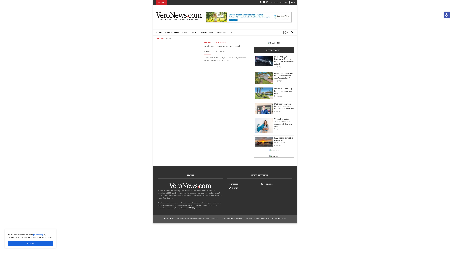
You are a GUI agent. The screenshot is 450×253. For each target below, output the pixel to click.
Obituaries (208, 42)
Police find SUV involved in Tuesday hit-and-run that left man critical (284, 60)
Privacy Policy (169, 218)
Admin (208, 51)
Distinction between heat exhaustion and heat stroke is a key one (284, 106)
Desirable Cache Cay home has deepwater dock (283, 91)
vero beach (221, 42)
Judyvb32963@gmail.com (191, 208)
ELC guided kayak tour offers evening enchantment (283, 140)
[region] (30, 238)
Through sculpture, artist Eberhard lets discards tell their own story (283, 122)
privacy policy (38, 235)
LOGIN (293, 2)
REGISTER (274, 2)
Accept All (30, 243)
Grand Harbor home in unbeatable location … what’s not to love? (283, 75)
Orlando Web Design (273, 218)
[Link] (264, 61)
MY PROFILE (284, 2)
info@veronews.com (234, 218)
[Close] (53, 231)
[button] (447, 15)
